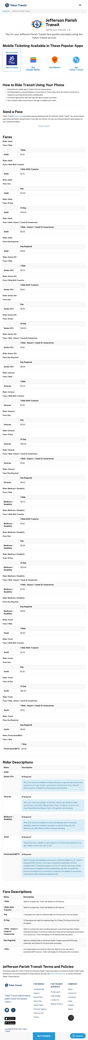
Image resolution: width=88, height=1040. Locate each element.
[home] (16, 5)
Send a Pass (18, 116)
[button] (80, 5)
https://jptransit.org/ (57, 974)
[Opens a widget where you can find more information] (78, 1036)
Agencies (6, 11)
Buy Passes (44, 1036)
